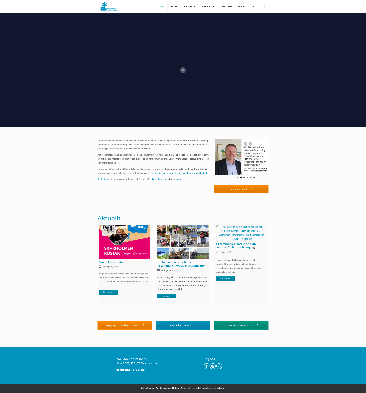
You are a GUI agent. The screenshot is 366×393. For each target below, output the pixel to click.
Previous (210, 157)
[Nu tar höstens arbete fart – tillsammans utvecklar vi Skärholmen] (183, 242)
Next (272, 157)
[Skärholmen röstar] (124, 242)
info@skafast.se (132, 369)
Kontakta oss (104, 179)
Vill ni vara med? (239, 189)
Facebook (163, 179)
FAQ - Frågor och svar (181, 325)
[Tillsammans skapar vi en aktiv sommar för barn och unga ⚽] (241, 233)
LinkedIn (153, 179)
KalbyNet (221, 388)
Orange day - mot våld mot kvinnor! (122, 325)
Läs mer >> (108, 292)
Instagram (177, 179)
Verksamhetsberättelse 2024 (239, 325)
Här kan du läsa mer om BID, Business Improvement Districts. (179, 173)
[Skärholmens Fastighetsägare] (109, 6)
